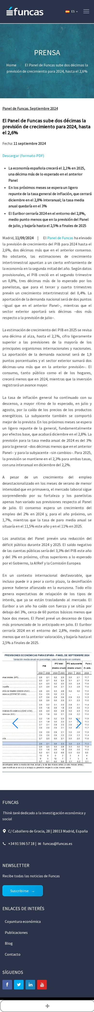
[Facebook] (7, 984)
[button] (15, 723)
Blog (9, 943)
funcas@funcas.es (57, 843)
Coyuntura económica (23, 921)
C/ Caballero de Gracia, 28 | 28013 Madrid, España (48, 831)
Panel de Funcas (60, 237)
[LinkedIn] (30, 984)
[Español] (71, 11)
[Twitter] (19, 984)
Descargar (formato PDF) (23, 155)
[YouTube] (42, 984)
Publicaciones (16, 932)
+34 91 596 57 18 (21, 843)
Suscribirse (19, 890)
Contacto (12, 954)
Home (11, 65)
